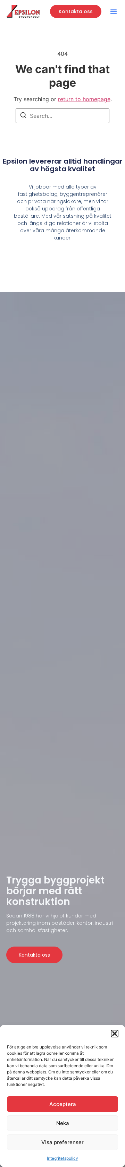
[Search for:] (62, 115)
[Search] (23, 116)
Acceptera (62, 1104)
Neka (62, 1123)
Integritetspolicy (62, 1158)
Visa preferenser (62, 1142)
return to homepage (84, 99)
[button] (114, 1033)
